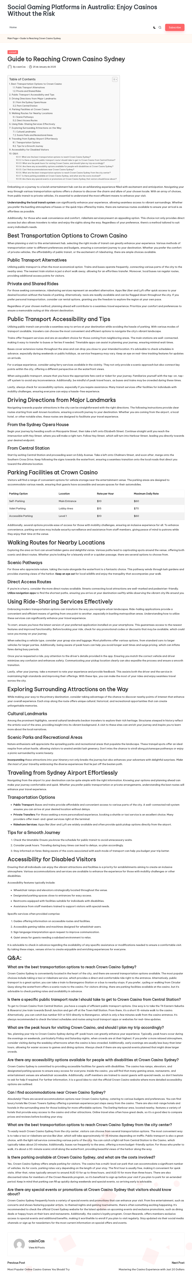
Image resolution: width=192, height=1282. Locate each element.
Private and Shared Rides (28, 91)
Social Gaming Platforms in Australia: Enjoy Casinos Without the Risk (82, 10)
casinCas (37, 1241)
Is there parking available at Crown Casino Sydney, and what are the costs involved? (61, 176)
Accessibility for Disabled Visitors (30, 149)
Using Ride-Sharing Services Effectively (33, 124)
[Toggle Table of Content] (113, 79)
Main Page (13, 38)
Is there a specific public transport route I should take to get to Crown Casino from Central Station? (68, 160)
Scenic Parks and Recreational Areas (35, 135)
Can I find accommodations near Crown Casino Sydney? (48, 169)
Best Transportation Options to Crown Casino (36, 83)
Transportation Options (28, 142)
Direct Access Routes (27, 120)
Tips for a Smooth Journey (30, 146)
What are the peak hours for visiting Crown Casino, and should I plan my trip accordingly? (63, 163)
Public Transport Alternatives (30, 87)
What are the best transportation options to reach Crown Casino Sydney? (56, 157)
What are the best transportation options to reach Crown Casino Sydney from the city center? (66, 173)
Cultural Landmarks (26, 131)
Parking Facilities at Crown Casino (30, 109)
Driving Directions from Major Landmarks (34, 98)
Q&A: (15, 153)
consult (12, 52)
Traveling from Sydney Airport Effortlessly (35, 138)
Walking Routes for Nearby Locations (32, 113)
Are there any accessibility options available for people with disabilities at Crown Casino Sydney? (67, 166)
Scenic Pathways (25, 117)
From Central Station (27, 105)
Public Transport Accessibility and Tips (33, 94)
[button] (174, 27)
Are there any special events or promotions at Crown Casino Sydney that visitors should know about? (69, 179)
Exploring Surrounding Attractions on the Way (36, 127)
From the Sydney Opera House (31, 102)
